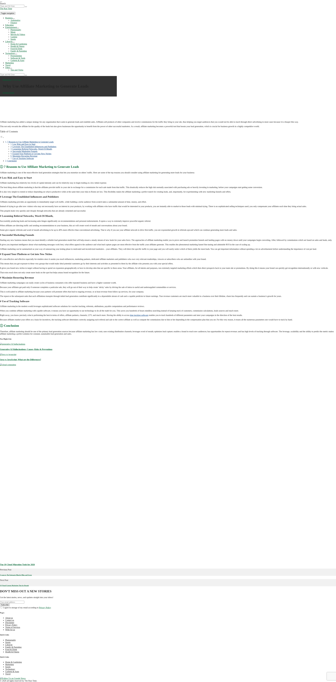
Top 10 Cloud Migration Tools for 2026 (17, 564)
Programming (16, 56)
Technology (10, 53)
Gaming (13, 37)
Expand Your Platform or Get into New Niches (31, 154)
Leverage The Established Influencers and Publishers (34, 146)
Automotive (15, 20)
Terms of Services (12, 627)
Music (13, 32)
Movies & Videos (17, 34)
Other (7, 67)
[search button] (26, 6)
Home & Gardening (18, 44)
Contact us (9, 620)
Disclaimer (9, 622)
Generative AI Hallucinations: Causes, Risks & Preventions (26, 349)
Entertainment (11, 27)
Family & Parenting (18, 51)
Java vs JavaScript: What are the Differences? (20, 359)
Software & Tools (17, 58)
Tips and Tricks (16, 70)
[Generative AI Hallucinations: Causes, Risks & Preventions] (12, 344)
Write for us (10, 630)
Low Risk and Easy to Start (23, 144)
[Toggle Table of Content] (2, 137)
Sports (13, 39)
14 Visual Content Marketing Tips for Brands (14, 585)
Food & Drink (16, 49)
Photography (15, 30)
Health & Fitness (17, 46)
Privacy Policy (45, 607)
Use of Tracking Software (23, 158)
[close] (1, 1)
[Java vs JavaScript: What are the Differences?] (8, 354)
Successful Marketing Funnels (24, 151)
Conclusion (12, 161)
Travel (7, 65)
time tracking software (139, 315)
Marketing (9, 63)
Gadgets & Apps (17, 60)
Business (9, 18)
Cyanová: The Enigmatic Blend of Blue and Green (16, 575)
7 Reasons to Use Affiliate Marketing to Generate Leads (30, 142)
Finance (13, 23)
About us (9, 618)
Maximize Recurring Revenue (24, 156)
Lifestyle (8, 41)
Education (9, 25)
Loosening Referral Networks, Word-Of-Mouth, (32, 149)
